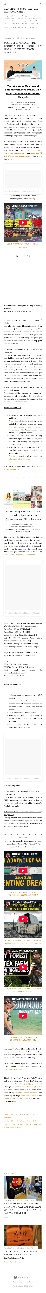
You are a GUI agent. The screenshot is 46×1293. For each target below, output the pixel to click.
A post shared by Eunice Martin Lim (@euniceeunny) (25, 613)
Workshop (7, 1117)
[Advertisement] (23, 280)
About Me (16, 28)
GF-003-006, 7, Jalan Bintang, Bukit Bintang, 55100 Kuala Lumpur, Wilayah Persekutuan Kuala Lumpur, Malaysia (23, 1124)
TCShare (35, 1114)
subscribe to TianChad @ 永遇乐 (18, 1084)
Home (7, 28)
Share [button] (6, 1111)
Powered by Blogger (25, 1277)
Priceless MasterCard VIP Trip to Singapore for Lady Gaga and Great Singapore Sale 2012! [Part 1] (22, 1208)
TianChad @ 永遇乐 (29, 1096)
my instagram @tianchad (32, 1087)
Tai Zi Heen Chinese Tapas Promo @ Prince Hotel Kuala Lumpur (20, 1254)
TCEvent (28, 1114)
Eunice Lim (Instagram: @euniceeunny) (19, 555)
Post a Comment (16, 1262)
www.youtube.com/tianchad (15, 1052)
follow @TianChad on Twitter (16, 1098)
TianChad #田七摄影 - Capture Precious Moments (21, 10)
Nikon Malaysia (19, 1114)
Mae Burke (29, 1282)
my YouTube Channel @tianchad (25, 1093)
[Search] (40, 3)
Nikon (11, 1114)
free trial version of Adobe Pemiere (25, 427)
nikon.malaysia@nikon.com (19, 459)
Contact (26, 28)
